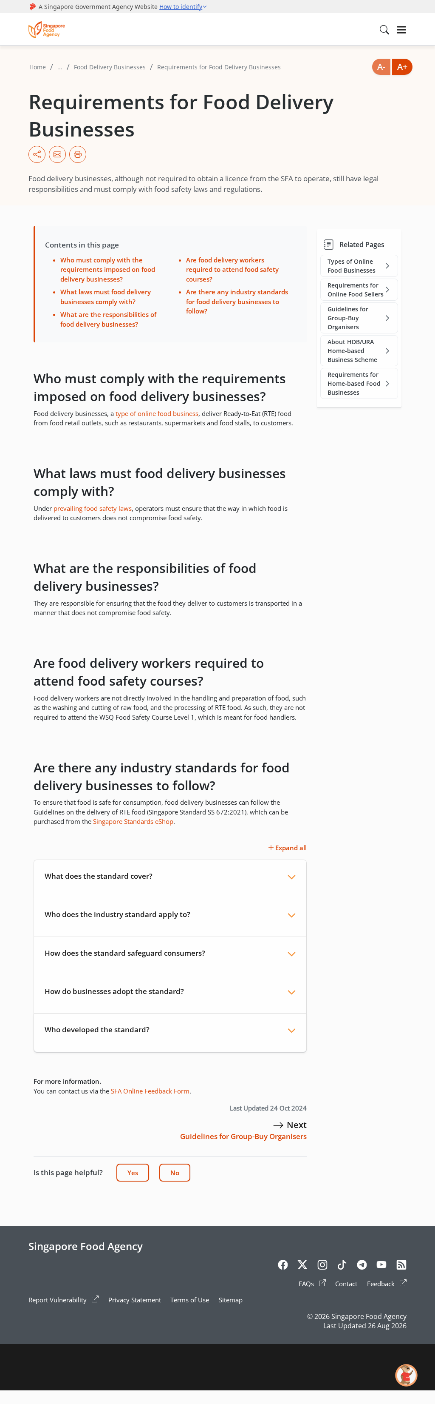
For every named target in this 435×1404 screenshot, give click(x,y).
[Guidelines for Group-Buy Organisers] (278, 1125)
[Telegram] (362, 1266)
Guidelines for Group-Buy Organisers (348, 318)
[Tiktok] (342, 1266)
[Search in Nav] (384, 30)
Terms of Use (189, 1300)
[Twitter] (302, 1266)
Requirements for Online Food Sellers (356, 289)
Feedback (381, 1283)
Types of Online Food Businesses (352, 265)
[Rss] (401, 1266)
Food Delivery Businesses (110, 67)
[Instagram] (322, 1266)
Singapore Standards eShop (133, 821)
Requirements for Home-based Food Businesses (354, 383)
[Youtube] (381, 1266)
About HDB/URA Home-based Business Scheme (352, 351)
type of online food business (157, 413)
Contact (346, 1283)
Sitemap (231, 1300)
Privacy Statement (134, 1300)
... (59, 67)
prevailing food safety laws (93, 508)
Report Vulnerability (58, 1300)
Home (37, 67)
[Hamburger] (401, 30)
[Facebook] (283, 1266)
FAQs (307, 1283)
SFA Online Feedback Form (150, 1091)
